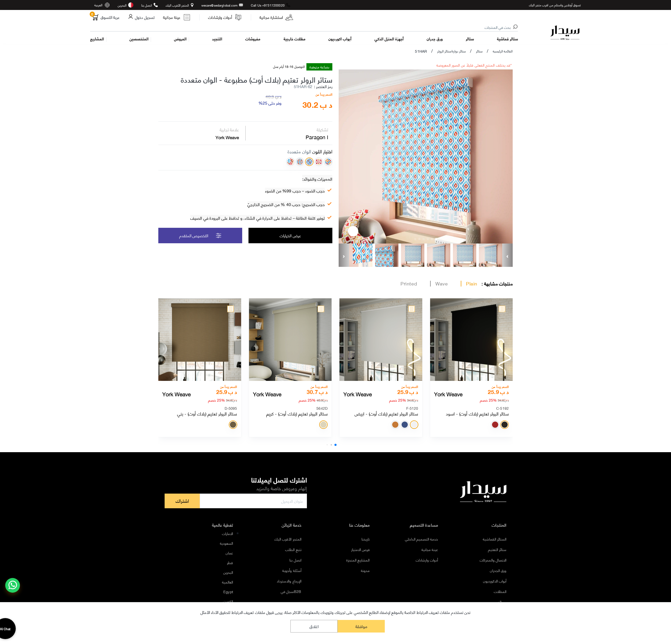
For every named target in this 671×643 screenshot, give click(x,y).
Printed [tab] (409, 283)
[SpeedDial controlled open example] (353, 231)
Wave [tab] (441, 283)
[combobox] (304, 27)
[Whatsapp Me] (13, 589)
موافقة (361, 626)
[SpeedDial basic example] (12, 585)
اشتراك (182, 500)
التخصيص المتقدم (193, 235)
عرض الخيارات (290, 235)
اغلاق (314, 626)
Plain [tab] (471, 283)
